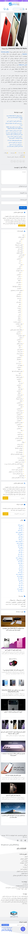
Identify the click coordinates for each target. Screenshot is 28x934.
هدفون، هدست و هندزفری (17, 290)
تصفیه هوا (20, 426)
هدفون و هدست (17, 322)
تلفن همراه (23, 606)
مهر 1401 (21, 571)
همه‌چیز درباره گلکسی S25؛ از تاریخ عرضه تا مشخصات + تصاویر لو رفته (15, 137)
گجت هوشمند (21, 336)
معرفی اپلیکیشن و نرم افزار (17, 454)
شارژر (21, 265)
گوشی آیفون (22, 604)
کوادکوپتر (21, 405)
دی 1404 (21, 527)
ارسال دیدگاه (23, 208)
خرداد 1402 (20, 556)
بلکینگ (19, 320)
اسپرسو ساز (20, 411)
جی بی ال (18, 363)
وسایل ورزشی (20, 417)
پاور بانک (21, 257)
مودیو (19, 284)
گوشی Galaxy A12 (23, 65)
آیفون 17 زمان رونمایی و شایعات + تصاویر (14, 131)
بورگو (20, 346)
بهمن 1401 (20, 563)
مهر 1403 (21, 540)
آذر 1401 (21, 567)
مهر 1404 (21, 529)
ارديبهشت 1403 (19, 541)
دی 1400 (21, 582)
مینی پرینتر (20, 351)
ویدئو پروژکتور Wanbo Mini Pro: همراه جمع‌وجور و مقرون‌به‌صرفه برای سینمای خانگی (15, 117)
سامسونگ (16, 157)
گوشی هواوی (20, 253)
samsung (21, 157)
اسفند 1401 (20, 562)
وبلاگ (5, 153)
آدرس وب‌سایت (23, 200)
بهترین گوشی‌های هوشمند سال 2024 (14, 140)
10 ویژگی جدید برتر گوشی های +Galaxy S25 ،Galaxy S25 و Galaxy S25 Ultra (14, 127)
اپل (20, 241)
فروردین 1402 (20, 560)
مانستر (19, 316)
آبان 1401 (21, 569)
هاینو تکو (19, 282)
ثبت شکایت (20, 468)
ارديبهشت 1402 (19, 558)
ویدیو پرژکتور (20, 344)
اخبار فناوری (22, 155)
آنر (20, 328)
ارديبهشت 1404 (19, 532)
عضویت (5, 514)
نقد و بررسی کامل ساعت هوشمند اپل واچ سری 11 (14, 124)
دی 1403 (21, 536)
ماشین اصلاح (20, 377)
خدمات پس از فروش (19, 462)
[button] (4, 9)
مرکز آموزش (21, 476)
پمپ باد (21, 383)
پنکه (22, 430)
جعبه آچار (20, 389)
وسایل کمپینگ (19, 399)
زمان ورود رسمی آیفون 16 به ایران (15, 142)
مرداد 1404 (20, 530)
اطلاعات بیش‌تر (22, 225)
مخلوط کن (20, 365)
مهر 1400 (21, 587)
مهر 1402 (21, 552)
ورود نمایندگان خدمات (18, 474)
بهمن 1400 (20, 580)
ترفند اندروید (8, 604)
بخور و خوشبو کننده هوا (17, 371)
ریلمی (19, 276)
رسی (20, 263)
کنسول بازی (20, 349)
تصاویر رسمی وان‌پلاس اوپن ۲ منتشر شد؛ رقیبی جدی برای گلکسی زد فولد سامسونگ (14, 133)
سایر (20, 347)
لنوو (20, 304)
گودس (19, 312)
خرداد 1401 (20, 573)
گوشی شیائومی (19, 247)
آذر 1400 (21, 584)
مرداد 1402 (20, 554)
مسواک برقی (20, 418)
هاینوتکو (19, 359)
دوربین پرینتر (20, 353)
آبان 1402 (21, 551)
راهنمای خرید (21, 460)
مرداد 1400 (20, 591)
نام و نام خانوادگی (23, 186)
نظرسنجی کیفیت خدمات (17, 470)
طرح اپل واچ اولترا (16, 286)
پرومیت (19, 308)
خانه (23, 235)
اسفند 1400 (20, 578)
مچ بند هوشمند (19, 324)
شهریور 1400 (20, 589)
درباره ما (22, 456)
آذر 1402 (21, 549)
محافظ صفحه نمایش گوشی (16, 330)
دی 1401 (21, 565)
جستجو (5, 498)
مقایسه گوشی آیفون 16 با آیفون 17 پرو (14, 121)
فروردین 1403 (20, 543)
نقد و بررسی (20, 444)
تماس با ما (20, 458)
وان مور (19, 278)
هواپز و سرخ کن (19, 438)
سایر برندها (18, 375)
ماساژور (21, 338)
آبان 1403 (20, 538)
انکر (20, 300)
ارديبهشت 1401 (19, 574)
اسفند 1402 (20, 545)
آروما (20, 373)
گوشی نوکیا (20, 251)
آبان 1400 (21, 585)
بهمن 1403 (20, 534)
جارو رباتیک (20, 395)
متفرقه (19, 280)
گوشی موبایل (21, 237)
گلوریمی (19, 288)
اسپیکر (21, 355)
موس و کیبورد (19, 413)
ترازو (22, 407)
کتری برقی (20, 436)
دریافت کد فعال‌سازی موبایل (18, 478)
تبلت (21, 239)
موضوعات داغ (19, 452)
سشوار (21, 401)
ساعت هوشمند (19, 271)
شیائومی (19, 259)
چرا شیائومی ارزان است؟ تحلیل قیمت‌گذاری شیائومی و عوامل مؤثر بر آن (15, 145)
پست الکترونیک (23, 193)
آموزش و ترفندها (19, 448)
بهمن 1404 (20, 525)
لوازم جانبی (21, 255)
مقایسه (21, 450)
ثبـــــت (5, 925)
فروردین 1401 (20, 576)
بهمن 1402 (20, 547)
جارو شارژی (20, 434)
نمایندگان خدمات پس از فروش (16, 472)
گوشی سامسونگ (10, 157)
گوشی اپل (20, 249)
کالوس (19, 310)
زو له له (19, 432)
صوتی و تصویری (19, 422)
